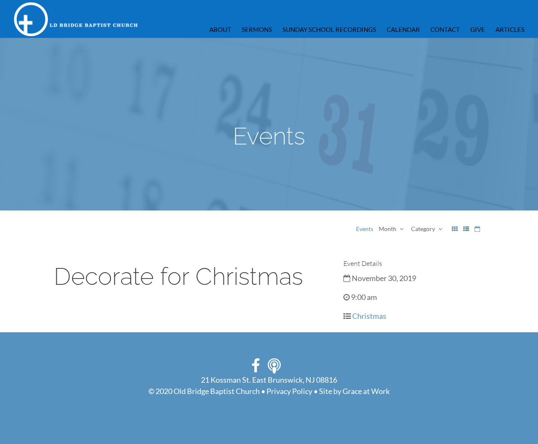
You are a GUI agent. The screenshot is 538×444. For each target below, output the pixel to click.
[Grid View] (455, 228)
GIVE (477, 29)
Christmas (369, 316)
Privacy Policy (289, 391)
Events (364, 228)
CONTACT (445, 29)
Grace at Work (366, 391)
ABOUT (220, 29)
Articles (510, 29)
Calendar (403, 29)
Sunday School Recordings (329, 29)
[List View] (466, 228)
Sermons (257, 29)
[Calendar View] (477, 228)
